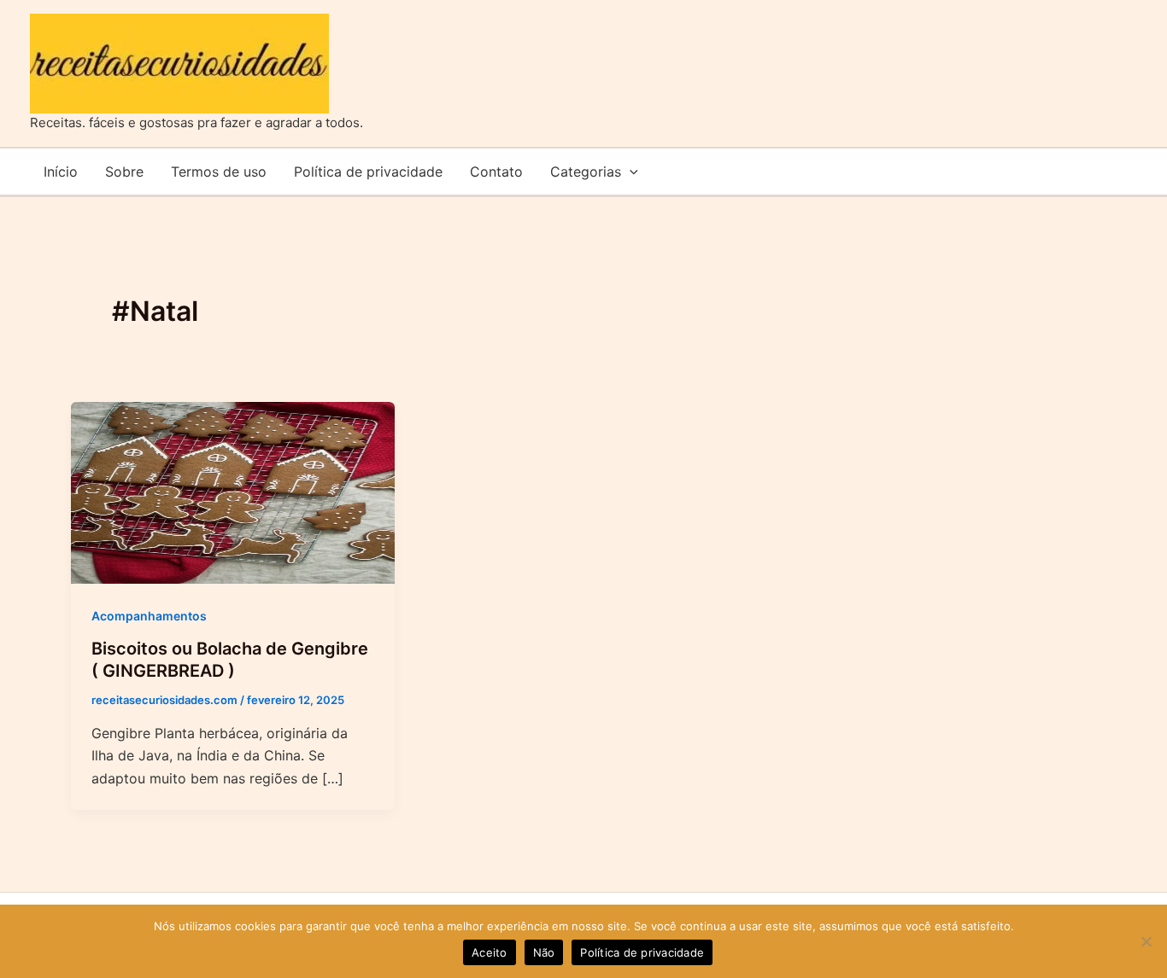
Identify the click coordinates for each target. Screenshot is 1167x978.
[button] (629, 171)
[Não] (1145, 941)
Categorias (585, 171)
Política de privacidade (368, 171)
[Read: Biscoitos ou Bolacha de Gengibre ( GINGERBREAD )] (233, 491)
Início (61, 171)
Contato (496, 171)
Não (544, 952)
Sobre (124, 171)
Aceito (489, 952)
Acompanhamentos (149, 615)
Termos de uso (219, 171)
